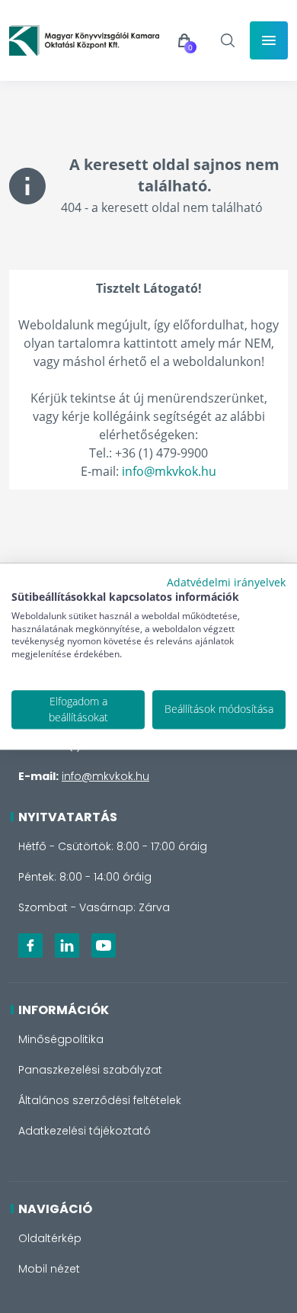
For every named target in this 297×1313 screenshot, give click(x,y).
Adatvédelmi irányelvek (226, 582)
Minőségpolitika (61, 1039)
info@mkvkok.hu (169, 471)
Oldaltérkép (49, 1238)
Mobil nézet (49, 1268)
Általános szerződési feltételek (99, 1100)
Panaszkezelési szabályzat (90, 1069)
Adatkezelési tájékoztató (84, 1130)
